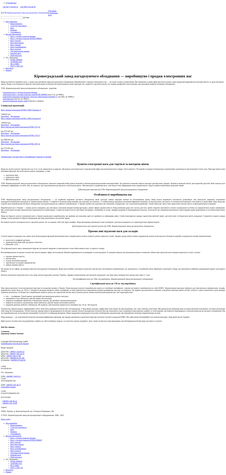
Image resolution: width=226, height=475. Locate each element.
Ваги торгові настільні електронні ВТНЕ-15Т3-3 (20, 135)
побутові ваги (8, 99)
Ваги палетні (15, 49)
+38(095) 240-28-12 (9, 401)
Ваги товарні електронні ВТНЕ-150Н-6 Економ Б (21, 119)
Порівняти (54, 13)
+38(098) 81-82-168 (16, 358)
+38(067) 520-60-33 (16, 352)
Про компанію (11, 22)
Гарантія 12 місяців (43, 157)
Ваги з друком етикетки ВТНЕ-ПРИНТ (26, 39)
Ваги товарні (15, 45)
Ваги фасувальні (17, 43)
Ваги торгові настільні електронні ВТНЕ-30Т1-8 (20, 144)
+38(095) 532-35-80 (9, 403)
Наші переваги (16, 24)
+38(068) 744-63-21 (13, 376)
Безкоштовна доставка (10, 157)
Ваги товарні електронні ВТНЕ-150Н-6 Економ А (21, 110)
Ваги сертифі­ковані (27, 157)
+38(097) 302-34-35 (16, 354)
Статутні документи (18, 26)
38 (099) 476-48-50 (28, 7)
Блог (12, 28)
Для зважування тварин (19, 51)
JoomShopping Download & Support (15, 344)
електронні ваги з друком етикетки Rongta (20, 92)
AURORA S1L (16, 62)
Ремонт (9, 70)
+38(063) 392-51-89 (13, 356)
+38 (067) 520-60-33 (10, 7)
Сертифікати (15, 32)
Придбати (5, 116)
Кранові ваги (15, 53)
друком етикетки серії (25, 95)
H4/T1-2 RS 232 (16, 66)
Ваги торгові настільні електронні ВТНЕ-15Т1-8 (20, 127)
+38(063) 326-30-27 (13, 385)
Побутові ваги (16, 56)
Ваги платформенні (18, 47)
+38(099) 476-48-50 (17, 360)
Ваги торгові (15, 41)
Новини (13, 30)
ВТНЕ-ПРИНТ (16, 60)
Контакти (9, 68)
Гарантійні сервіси (8, 387)
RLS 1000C (14, 64)
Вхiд (50, 15)
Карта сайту (6, 419)
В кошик (52, 11)
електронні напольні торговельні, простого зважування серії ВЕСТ (29, 97)
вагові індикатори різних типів (15, 101)
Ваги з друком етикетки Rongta (22, 36)
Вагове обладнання (13, 34)
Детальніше (15, 116)
